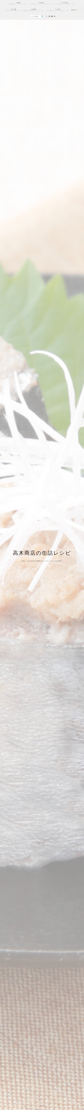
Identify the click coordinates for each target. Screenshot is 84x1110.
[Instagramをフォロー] (49, 16)
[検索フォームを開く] (54, 16)
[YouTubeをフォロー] (51, 16)
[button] (42, 16)
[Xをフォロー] (46, 16)
